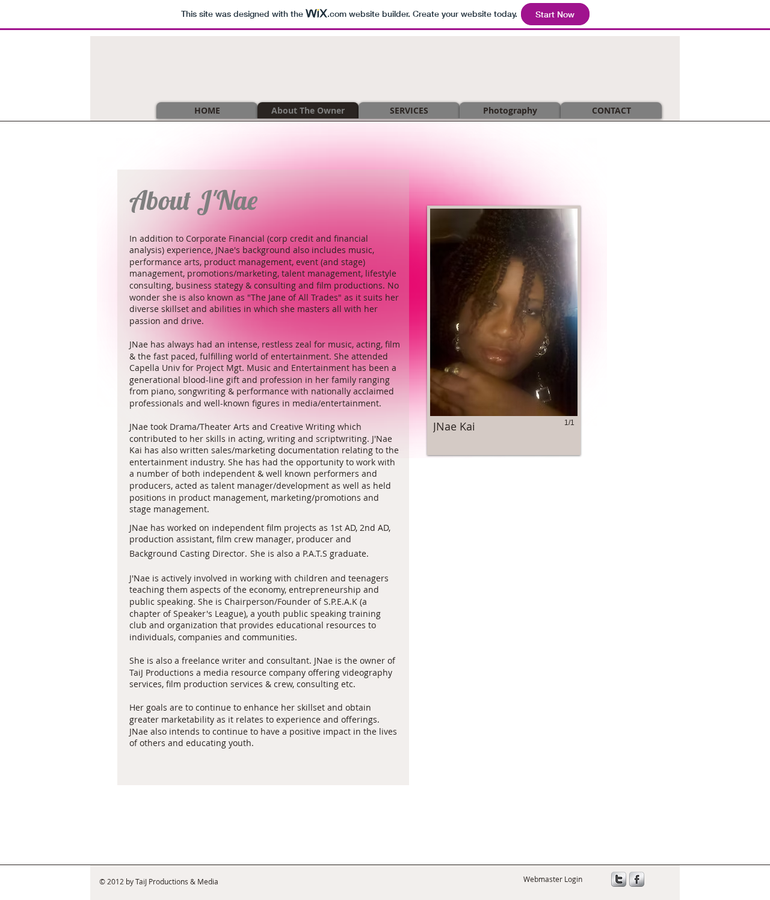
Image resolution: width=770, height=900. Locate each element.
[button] (504, 330)
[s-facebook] (636, 879)
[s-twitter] (618, 879)
